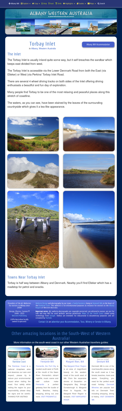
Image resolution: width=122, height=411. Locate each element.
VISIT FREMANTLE (49, 396)
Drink (59, 3)
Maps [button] (92, 3)
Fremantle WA (47, 361)
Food (51, 3)
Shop (45, 3)
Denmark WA (97, 303)
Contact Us (44, 321)
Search (102, 3)
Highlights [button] (69, 3)
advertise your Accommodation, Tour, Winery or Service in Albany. (81, 321)
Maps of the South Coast (92, 313)
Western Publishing (19, 316)
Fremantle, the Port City (46, 366)
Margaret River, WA (75, 361)
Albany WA (15, 3)
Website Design (42, 303)
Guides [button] (82, 3)
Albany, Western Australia (43, 48)
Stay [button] (36, 3)
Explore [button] (25, 3)
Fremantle (40, 384)
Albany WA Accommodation (98, 44)
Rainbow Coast (44, 305)
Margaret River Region (76, 366)
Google (52, 316)
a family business (78, 303)
